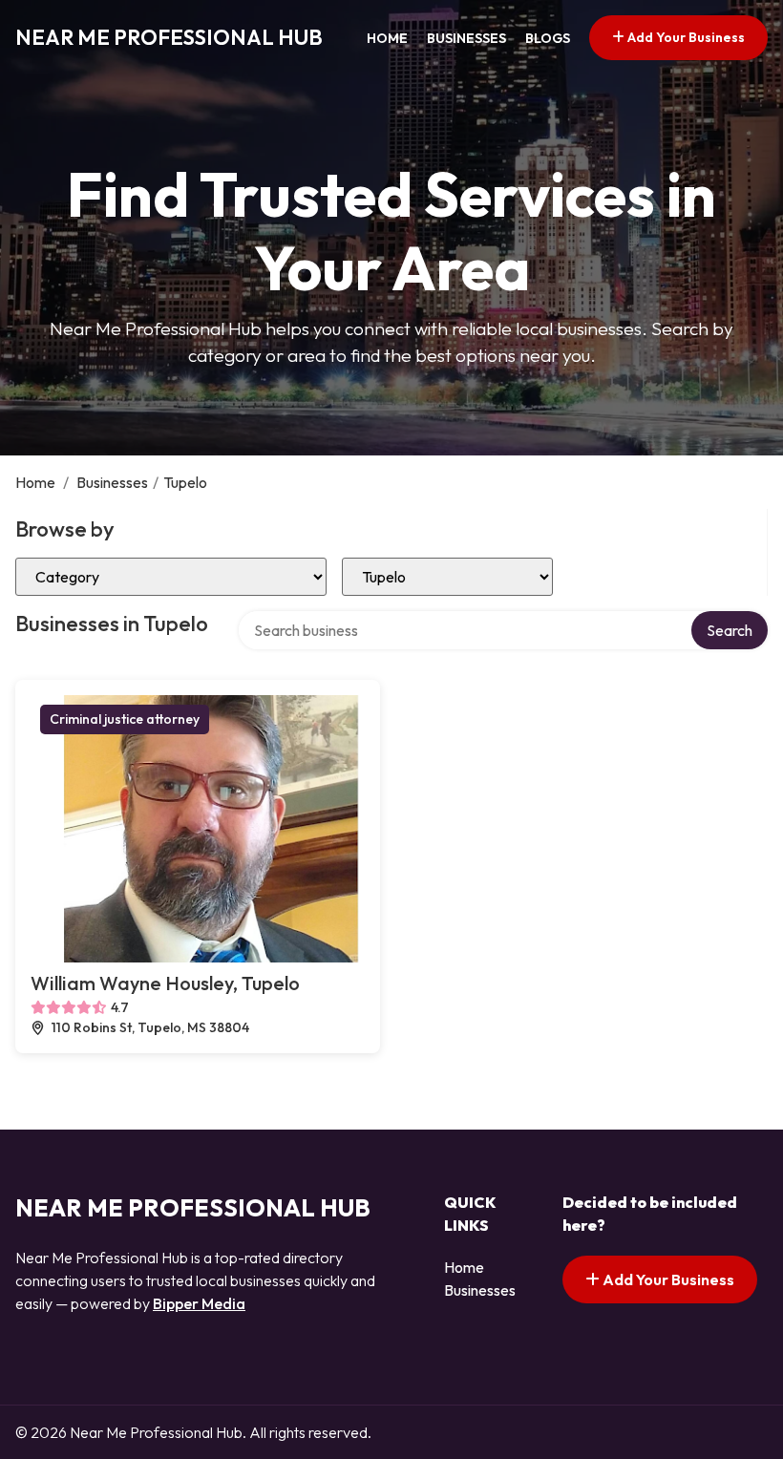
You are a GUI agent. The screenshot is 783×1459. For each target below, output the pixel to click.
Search (729, 630)
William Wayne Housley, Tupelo (165, 983)
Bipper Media (199, 1303)
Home (387, 38)
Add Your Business (684, 37)
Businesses (466, 38)
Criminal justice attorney (125, 719)
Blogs (547, 38)
